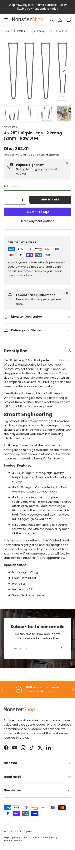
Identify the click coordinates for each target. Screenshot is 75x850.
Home (7, 31)
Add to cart (50, 199)
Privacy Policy (50, 837)
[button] (69, 20)
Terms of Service (13, 840)
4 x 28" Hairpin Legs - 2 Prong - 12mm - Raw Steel (40, 31)
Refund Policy (31, 837)
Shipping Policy (12, 837)
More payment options (37, 221)
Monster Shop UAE (22, 831)
